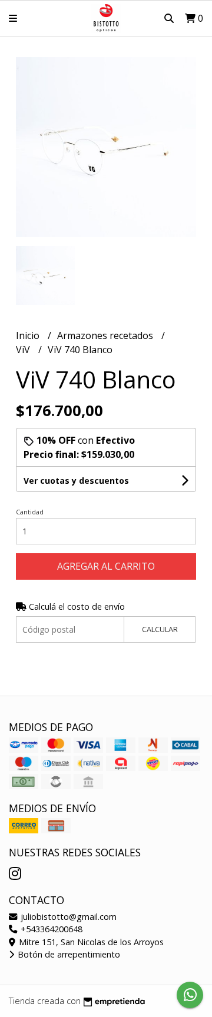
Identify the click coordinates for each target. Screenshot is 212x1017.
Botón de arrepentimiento (67, 954)
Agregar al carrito (106, 566)
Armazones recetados (106, 335)
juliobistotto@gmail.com (67, 916)
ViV (24, 349)
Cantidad (30, 511)
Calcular (160, 629)
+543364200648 (50, 929)
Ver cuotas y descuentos (76, 480)
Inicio (29, 335)
